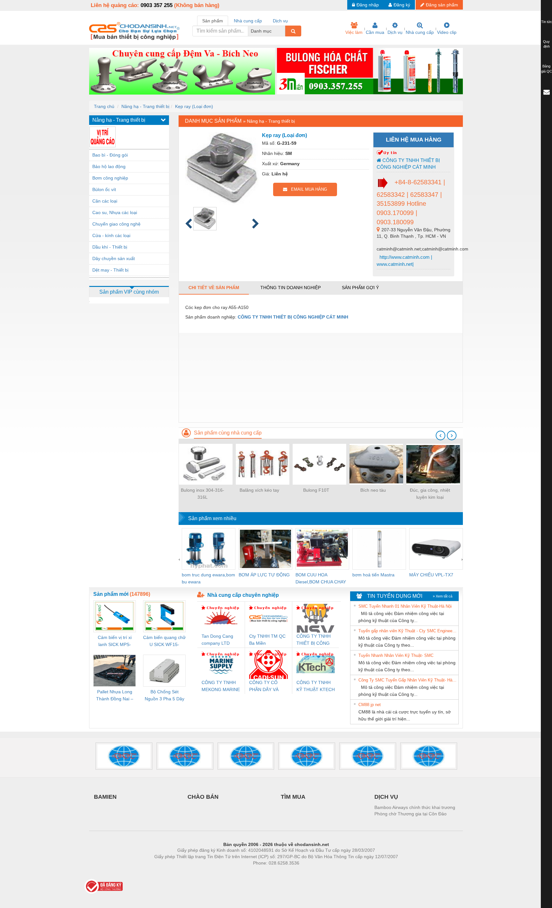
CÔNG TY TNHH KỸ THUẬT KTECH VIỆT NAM (315, 686)
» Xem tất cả (442, 596)
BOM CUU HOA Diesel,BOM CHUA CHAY (320, 578)
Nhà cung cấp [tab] (248, 20)
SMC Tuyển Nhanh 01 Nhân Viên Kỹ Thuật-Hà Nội (405, 606)
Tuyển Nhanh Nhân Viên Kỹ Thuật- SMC (395, 655)
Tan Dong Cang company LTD (217, 640)
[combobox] (283, 31)
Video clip (446, 32)
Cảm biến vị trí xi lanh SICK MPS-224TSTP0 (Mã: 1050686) (115, 641)
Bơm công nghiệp (110, 178)
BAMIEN (105, 797)
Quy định (546, 44)
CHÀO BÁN (203, 797)
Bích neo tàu (373, 490)
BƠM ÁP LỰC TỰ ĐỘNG (264, 574)
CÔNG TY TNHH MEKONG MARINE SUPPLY (221, 686)
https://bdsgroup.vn (267, 872)
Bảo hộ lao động (109, 166)
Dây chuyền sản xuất (113, 258)
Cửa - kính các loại (111, 235)
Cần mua (375, 32)
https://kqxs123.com (307, 872)
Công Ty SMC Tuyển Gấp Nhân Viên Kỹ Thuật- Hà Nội (407, 680)
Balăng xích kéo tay (259, 490)
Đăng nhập (367, 4)
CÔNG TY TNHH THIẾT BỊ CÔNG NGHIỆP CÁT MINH (408, 164)
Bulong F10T (316, 490)
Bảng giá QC (546, 68)
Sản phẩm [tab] (212, 20)
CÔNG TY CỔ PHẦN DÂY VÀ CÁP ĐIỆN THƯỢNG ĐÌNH (265, 686)
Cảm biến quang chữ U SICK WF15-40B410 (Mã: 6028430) (164, 641)
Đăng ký (402, 4)
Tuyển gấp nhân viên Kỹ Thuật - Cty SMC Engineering (407, 630)
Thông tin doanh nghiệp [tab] (290, 287)
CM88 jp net (369, 704)
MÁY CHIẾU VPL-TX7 (431, 574)
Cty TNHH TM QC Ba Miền (267, 640)
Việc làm (354, 32)
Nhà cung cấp (420, 32)
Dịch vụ (394, 32)
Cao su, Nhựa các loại (114, 212)
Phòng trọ (234, 872)
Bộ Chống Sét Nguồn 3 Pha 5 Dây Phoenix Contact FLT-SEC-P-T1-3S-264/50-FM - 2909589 (164, 695)
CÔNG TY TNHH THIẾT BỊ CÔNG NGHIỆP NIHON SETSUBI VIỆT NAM (313, 640)
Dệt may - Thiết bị (110, 270)
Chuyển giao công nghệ (116, 224)
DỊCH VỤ (386, 797)
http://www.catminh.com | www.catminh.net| (404, 260)
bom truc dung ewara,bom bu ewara (208, 578)
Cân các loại (104, 201)
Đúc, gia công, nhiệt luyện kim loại (430, 494)
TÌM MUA (293, 797)
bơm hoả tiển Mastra (373, 574)
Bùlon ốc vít (104, 189)
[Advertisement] (321, 377)
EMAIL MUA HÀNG (307, 189)
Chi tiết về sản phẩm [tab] (213, 287)
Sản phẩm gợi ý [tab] (360, 287)
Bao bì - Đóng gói (110, 155)
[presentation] (440, 435)
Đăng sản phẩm (442, 4)
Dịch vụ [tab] (280, 20)
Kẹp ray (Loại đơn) (194, 106)
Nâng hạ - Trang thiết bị (145, 106)
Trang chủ (104, 106)
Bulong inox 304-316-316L (202, 494)
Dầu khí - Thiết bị (109, 247)
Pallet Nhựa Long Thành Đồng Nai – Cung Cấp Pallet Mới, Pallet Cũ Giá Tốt (114, 695)
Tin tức (546, 22)
